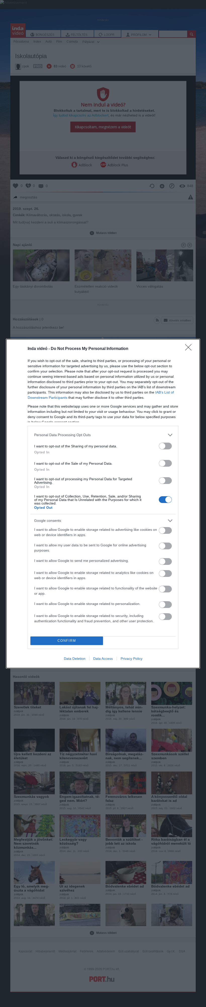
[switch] (165, 446)
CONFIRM (67, 641)
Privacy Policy (131, 659)
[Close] (190, 349)
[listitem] (103, 435)
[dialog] (103, 503)
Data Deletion (74, 659)
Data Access (103, 659)
